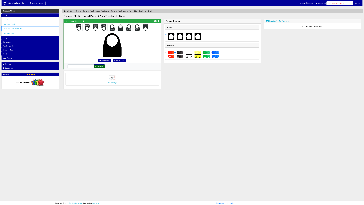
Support (311, 3)
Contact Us (321, 3)
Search (357, 3)
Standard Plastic (10, 24)
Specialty (6, 54)
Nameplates (7, 42)
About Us (231, 203)
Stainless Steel (9, 33)
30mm (5, 38)
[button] (360, 195)
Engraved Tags (8, 50)
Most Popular (7, 58)
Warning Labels (8, 46)
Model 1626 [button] (74, 21)
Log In (302, 3)
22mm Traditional (102, 11)
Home (66, 11)
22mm (5, 15)
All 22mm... (7, 19)
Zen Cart (95, 203)
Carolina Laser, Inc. (16, 3)
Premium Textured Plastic (13, 29)
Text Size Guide (120, 61)
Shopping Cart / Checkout (278, 21)
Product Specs (105, 61)
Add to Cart (99, 66)
